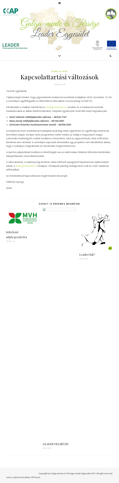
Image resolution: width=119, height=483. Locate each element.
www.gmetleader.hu (26, 165)
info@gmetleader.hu (56, 107)
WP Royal (35, 477)
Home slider (59, 71)
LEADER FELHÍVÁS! (55, 444)
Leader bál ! (87, 254)
